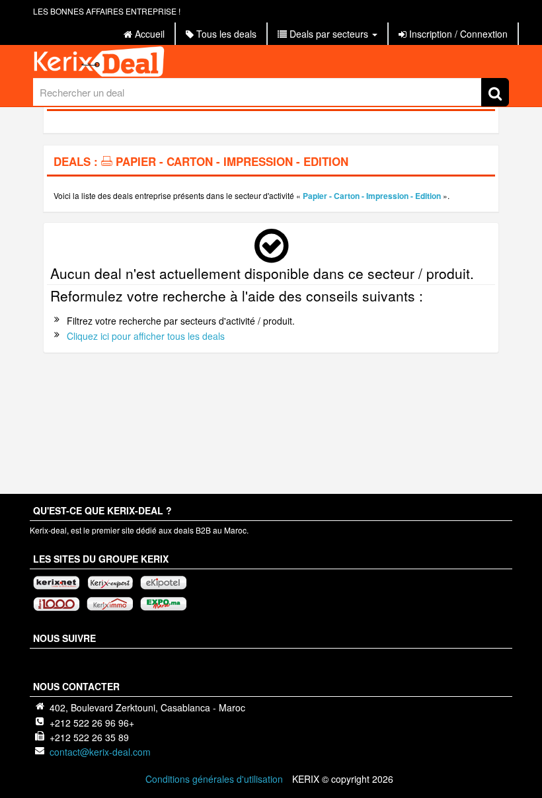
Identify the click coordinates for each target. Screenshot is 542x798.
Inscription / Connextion (457, 33)
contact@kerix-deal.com (100, 751)
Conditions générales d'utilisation (214, 778)
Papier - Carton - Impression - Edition (372, 196)
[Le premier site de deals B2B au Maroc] (271, 61)
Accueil (148, 33)
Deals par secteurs (329, 33)
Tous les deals (225, 33)
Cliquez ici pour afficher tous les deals (146, 335)
